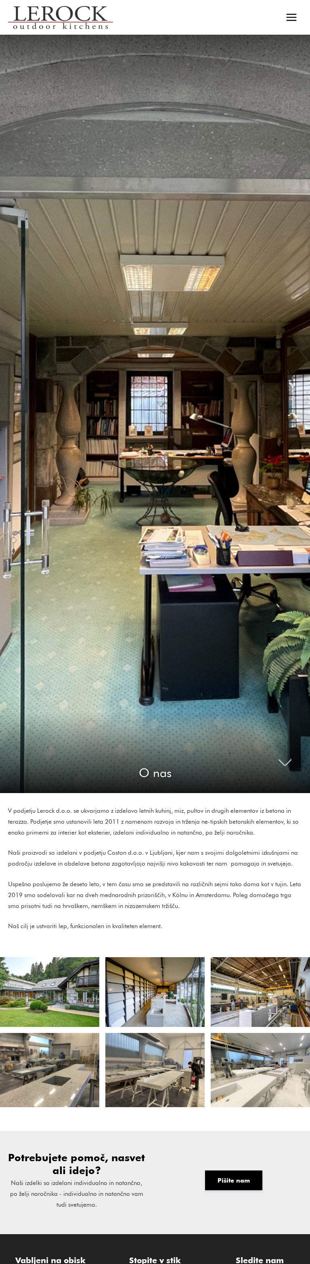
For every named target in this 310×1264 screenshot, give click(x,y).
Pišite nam (234, 1180)
